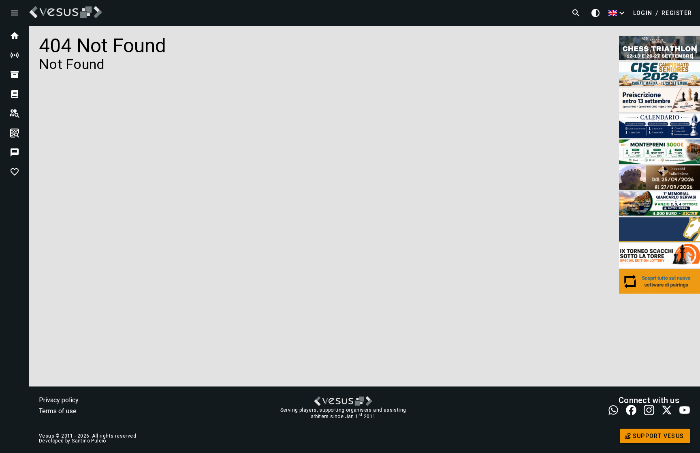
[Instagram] (649, 410)
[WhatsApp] (613, 410)
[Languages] (617, 13)
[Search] (576, 13)
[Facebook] (631, 410)
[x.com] (666, 410)
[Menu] (14, 13)
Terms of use (58, 411)
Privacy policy (59, 400)
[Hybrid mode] (595, 13)
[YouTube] (684, 410)
